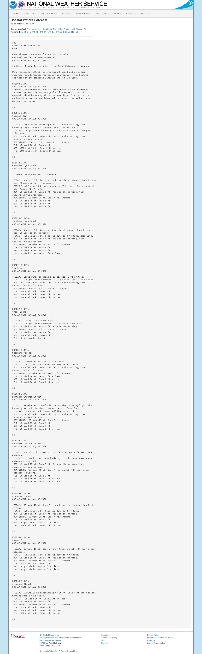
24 (72, 31)
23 (69, 31)
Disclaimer (105, 635)
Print (60, 29)
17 (53, 31)
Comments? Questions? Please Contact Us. (58, 651)
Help (103, 640)
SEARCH (130, 13)
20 (61, 31)
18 (56, 31)
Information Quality (109, 637)
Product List (69, 29)
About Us (151, 640)
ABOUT (144, 13)
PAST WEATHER (48, 13)
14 (45, 31)
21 (64, 31)
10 (34, 31)
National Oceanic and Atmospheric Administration (60, 637)
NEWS (117, 13)
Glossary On (81, 29)
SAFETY (66, 13)
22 (66, 31)
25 (74, 31)
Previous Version (34, 29)
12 (40, 31)
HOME (16, 13)
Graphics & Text (49, 29)
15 (48, 31)
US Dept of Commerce (49, 635)
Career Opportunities (156, 643)
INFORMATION (83, 13)
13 (42, 31)
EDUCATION (101, 13)
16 (50, 31)
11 (37, 31)
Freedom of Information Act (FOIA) (161, 637)
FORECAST (29, 13)
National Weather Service (50, 640)
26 (77, 31)
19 (58, 31)
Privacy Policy (153, 635)
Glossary (105, 643)
